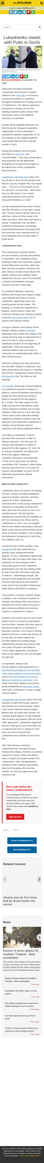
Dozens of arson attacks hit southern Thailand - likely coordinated (20, 954)
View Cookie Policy (32, 1156)
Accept (21, 1156)
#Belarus (6, 830)
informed (31, 330)
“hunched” (20, 154)
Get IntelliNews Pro (22, 850)
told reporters (8, 376)
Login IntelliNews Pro (25, 8)
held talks (20, 95)
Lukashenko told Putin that (15, 177)
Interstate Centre (31, 686)
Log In (12, 8)
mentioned (7, 549)
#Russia (15, 830)
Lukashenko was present (14, 699)
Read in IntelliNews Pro (22, 841)
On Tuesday (8, 386)
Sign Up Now (15, 816)
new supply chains (20, 317)
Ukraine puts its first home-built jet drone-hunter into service (20, 901)
